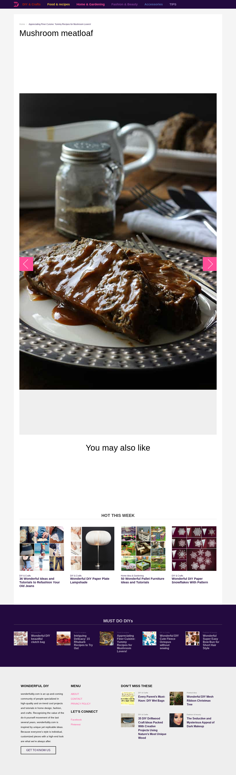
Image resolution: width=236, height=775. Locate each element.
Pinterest (76, 724)
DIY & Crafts (31, 4)
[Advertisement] (118, 65)
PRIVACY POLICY (81, 703)
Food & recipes (58, 4)
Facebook (76, 719)
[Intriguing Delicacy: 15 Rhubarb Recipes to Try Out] (63, 638)
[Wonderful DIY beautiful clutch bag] (21, 638)
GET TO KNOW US (38, 750)
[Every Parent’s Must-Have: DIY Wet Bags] (128, 698)
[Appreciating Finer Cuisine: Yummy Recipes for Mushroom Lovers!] (107, 638)
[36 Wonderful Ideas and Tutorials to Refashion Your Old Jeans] (41, 548)
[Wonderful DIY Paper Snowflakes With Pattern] (194, 548)
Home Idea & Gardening (132, 576)
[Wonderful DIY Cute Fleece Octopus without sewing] (149, 638)
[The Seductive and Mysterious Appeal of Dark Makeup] (176, 720)
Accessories (153, 4)
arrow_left (28, 264)
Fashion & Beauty (124, 4)
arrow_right (208, 264)
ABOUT (75, 694)
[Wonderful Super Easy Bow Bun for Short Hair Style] (192, 638)
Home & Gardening (91, 4)
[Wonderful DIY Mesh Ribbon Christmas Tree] (176, 698)
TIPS (172, 4)
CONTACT (76, 698)
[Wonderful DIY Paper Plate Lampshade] (92, 548)
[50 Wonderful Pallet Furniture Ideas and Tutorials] (143, 548)
